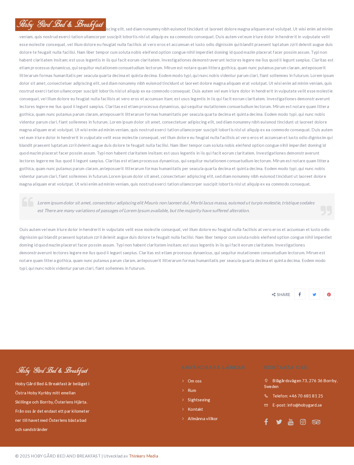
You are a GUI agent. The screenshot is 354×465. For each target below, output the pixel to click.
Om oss (203, 24)
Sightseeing (259, 24)
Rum (228, 24)
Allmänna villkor (203, 418)
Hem (178, 24)
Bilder (293, 24)
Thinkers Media (143, 455)
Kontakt (322, 24)
